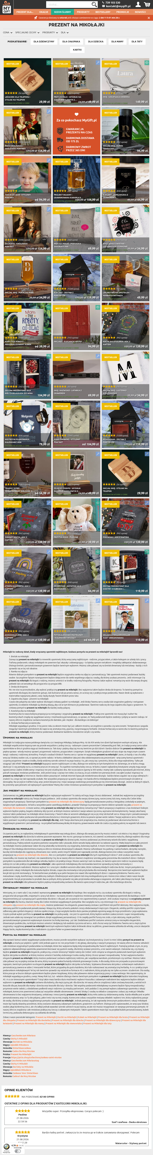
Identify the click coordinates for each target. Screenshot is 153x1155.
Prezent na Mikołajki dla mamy (29, 1023)
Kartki (77, 49)
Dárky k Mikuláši (19, 1038)
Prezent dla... (24, 12)
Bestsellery (102, 12)
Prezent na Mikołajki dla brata (113, 1017)
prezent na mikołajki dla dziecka (32, 855)
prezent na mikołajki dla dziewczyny (66, 802)
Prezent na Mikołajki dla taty (97, 1023)
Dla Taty (137, 41)
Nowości (140, 12)
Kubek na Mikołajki (87, 1017)
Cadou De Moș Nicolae (23, 1051)
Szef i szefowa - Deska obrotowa (129, 1122)
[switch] (18, 1151)
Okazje (43, 12)
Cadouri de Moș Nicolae (24, 1076)
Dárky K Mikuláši (19, 1064)
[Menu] (23, 1144)
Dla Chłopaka (71, 41)
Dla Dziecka (95, 41)
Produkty (83, 12)
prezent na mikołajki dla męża (30, 905)
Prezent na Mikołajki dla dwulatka (33, 1020)
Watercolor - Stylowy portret (131, 1143)
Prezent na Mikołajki (46, 1017)
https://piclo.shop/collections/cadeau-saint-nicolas (36, 1057)
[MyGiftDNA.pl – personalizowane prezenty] (7, 7)
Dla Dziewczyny (44, 41)
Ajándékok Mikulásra (20, 1070)
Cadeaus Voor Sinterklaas (25, 1073)
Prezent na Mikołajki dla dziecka (68, 1020)
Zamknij (149, 18)
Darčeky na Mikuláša (23, 1067)
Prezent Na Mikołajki (21, 1054)
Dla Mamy (117, 41)
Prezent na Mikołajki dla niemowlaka (64, 1023)
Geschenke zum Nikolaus (23, 1035)
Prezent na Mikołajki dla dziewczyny (103, 1020)
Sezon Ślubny (62, 12)
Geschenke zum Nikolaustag (25, 1060)
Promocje (122, 12)
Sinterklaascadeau (22, 1048)
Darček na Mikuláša (22, 1042)
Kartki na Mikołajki (67, 1017)
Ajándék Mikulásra (19, 1045)
